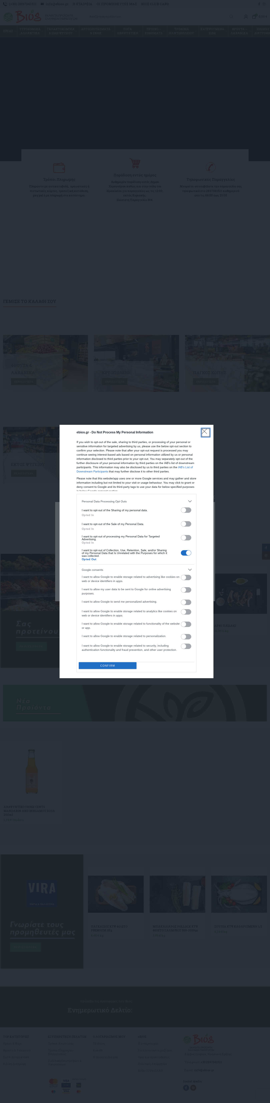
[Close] (205, 432)
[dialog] (136, 551)
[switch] (186, 510)
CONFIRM (107, 665)
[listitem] (136, 501)
